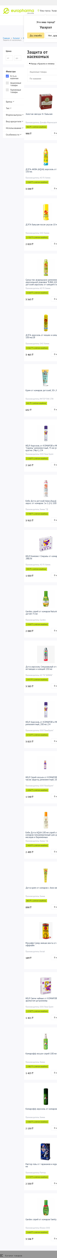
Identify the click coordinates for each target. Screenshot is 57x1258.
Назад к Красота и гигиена (42, 63)
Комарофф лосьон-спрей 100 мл (41, 1053)
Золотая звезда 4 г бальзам (39, 114)
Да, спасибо (36, 35)
